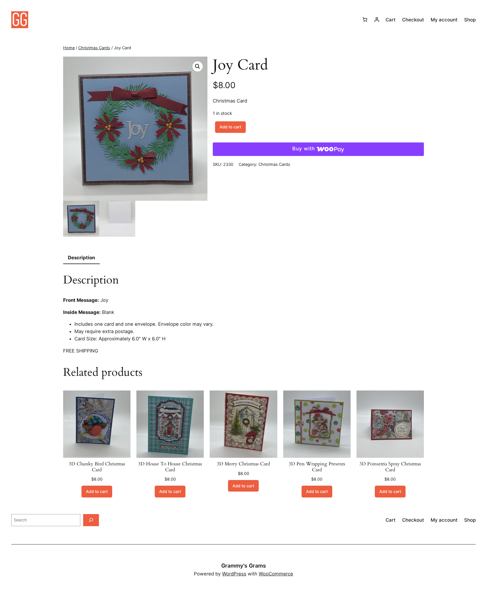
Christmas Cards (94, 47)
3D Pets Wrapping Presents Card (317, 466)
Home (69, 47)
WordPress (234, 574)
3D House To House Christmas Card (170, 466)
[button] (197, 66)
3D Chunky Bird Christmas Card (97, 466)
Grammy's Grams (243, 565)
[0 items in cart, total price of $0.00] (365, 20)
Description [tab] (81, 257)
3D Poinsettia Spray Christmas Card (390, 466)
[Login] (377, 20)
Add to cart (230, 126)
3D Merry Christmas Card (243, 464)
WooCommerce (276, 574)
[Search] (91, 520)
